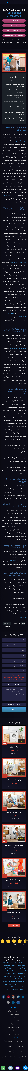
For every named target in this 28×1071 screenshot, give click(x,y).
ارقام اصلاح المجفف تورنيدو (9, 970)
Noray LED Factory (19, 986)
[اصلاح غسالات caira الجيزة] (14, 867)
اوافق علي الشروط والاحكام (13, 704)
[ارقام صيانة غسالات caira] (14, 800)
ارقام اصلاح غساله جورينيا (9, 965)
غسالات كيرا (5, 1056)
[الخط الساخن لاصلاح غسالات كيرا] (14, 833)
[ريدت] (13, 996)
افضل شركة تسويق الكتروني (11, 984)
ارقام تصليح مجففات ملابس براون (11, 978)
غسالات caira (8, 1046)
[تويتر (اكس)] (18, 996)
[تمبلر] (3, 996)
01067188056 (14, 13)
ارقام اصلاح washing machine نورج (17, 968)
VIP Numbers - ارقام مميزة (12, 989)
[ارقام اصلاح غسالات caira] (14, 735)
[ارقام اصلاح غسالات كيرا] (14, 767)
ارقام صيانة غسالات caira (18, 1046)
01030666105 (14, 16)
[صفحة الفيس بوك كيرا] (23, 996)
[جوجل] (18, 1002)
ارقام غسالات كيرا (19, 1051)
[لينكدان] (13, 1002)
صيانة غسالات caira (20, 1041)
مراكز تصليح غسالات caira (9, 1041)
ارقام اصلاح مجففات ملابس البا (17, 962)
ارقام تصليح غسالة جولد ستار (17, 973)
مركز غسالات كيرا (10, 1051)
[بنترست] (8, 996)
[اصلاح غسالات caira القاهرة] (14, 900)
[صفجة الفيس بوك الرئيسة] (8, 1002)
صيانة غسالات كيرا (21, 141)
